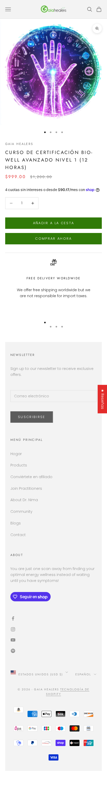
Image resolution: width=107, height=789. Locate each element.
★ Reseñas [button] (102, 399)
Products (18, 465)
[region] (53, 284)
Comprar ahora (53, 238)
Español (83, 674)
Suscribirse (31, 416)
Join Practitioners (26, 488)
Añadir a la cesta (53, 223)
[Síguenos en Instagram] (53, 629)
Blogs (15, 523)
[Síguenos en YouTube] (53, 639)
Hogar (16, 453)
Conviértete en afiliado (31, 476)
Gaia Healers (19, 144)
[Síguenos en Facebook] (53, 618)
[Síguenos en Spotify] (53, 650)
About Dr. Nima (24, 499)
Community (21, 511)
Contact (18, 534)
